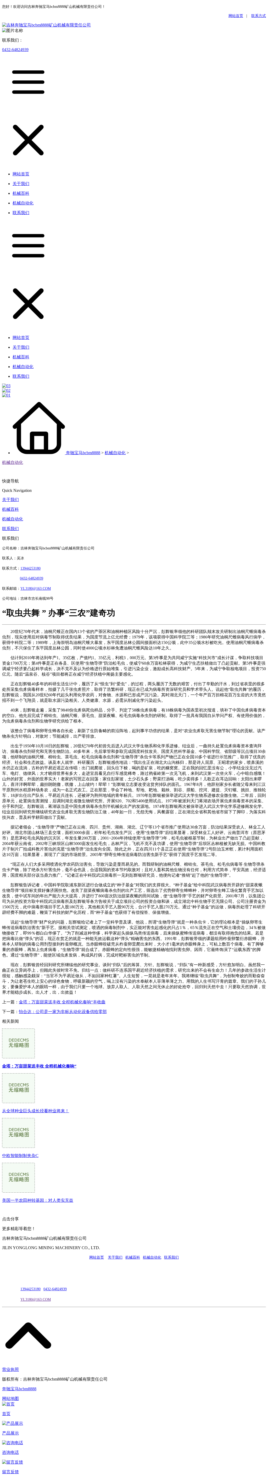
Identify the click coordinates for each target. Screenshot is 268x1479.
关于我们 (10, 499)
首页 (6, 1413)
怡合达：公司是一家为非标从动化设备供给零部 (63, 1011)
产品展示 (10, 1433)
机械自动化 (115, 453)
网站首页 (235, 16)
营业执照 (10, 1369)
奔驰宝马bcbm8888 (83, 453)
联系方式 (258, 16)
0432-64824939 (15, 49)
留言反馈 (10, 1472)
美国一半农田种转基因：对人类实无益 (37, 1200)
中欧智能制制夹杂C (20, 1155)
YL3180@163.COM (35, 1300)
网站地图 (10, 1398)
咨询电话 (10, 1452)
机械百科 (10, 509)
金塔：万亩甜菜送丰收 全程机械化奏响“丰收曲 (62, 1002)
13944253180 (30, 568)
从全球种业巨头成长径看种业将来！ (35, 1111)
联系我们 (10, 528)
